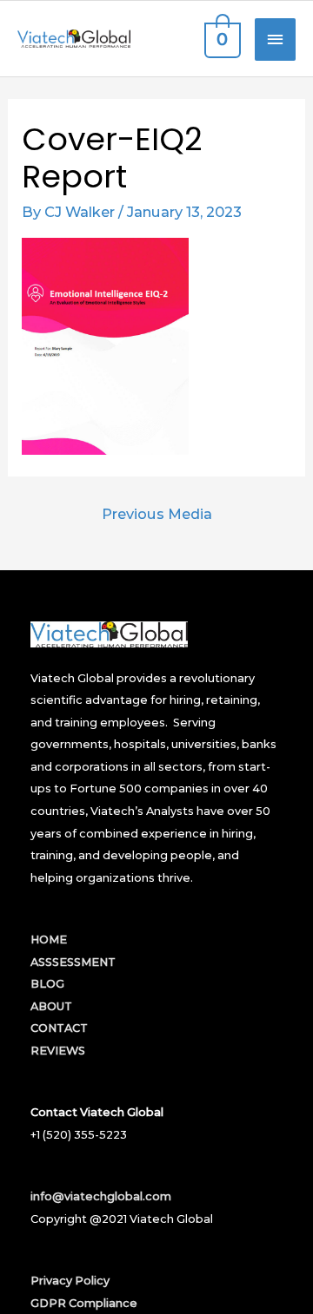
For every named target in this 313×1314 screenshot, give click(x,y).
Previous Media (157, 513)
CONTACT (59, 1028)
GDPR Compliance (83, 1303)
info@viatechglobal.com (100, 1196)
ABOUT (51, 1006)
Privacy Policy (70, 1280)
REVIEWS (57, 1050)
